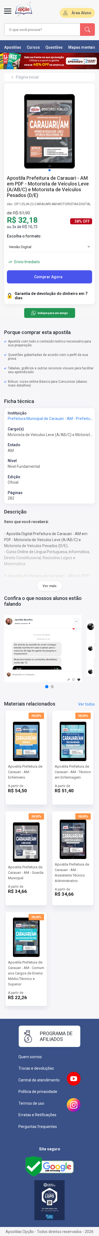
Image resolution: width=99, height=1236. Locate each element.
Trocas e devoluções (36, 1068)
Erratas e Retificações (37, 1115)
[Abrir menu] (7, 14)
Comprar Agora (48, 277)
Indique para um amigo (53, 313)
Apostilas (12, 47)
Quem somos (30, 1057)
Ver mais (50, 586)
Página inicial (27, 77)
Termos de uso (31, 1103)
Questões (54, 47)
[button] (49, 170)
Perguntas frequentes (37, 1126)
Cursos (33, 47)
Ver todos (86, 704)
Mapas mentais (82, 47)
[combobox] (42, 30)
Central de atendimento (39, 1080)
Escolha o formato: (24, 236)
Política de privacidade (37, 1091)
